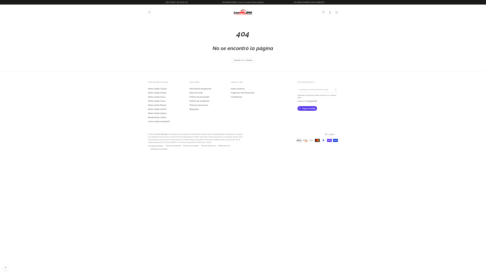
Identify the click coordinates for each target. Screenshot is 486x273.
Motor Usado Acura (156, 97)
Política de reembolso (173, 146)
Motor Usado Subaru (157, 113)
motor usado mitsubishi (159, 121)
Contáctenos (236, 97)
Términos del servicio (208, 146)
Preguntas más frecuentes (242, 92)
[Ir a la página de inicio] (243, 12)
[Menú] (149, 12)
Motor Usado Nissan (157, 105)
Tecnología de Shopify (155, 146)
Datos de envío (196, 92)
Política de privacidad (199, 97)
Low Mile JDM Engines (161, 134)
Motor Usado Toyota (157, 88)
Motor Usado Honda (157, 92)
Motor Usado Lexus (157, 101)
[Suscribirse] (336, 89)
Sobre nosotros (238, 88)
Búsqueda (194, 109)
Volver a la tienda (243, 60)
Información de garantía (200, 88)
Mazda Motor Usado (157, 117)
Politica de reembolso (199, 101)
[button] (323, 12)
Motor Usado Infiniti (157, 109)
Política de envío (224, 146)
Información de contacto (159, 149)
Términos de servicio (198, 105)
